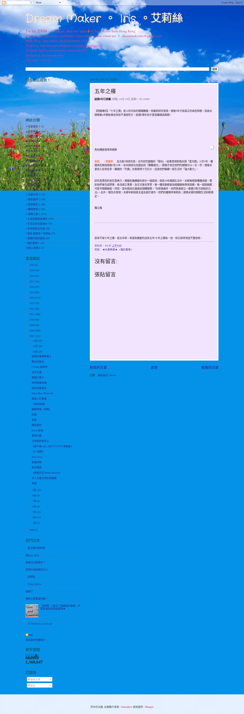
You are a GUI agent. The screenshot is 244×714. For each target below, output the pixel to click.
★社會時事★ (110, 249)
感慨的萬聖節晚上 (42, 356)
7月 (35, 501)
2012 (32, 308)
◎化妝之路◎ (33, 136)
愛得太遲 (37, 435)
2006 (32, 529)
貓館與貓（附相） (42, 409)
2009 (32, 325)
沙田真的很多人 (40, 441)
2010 (32, 319)
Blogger (149, 706)
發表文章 (35, 679)
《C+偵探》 (38, 451)
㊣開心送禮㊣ (33, 247)
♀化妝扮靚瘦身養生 (37, 218)
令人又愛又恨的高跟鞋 (44, 478)
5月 (35, 512)
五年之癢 (37, 372)
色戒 (34, 483)
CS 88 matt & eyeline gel (40, 623)
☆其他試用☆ (33, 184)
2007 (32, 336)
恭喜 (34, 419)
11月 (35, 346)
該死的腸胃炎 (39, 388)
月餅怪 (31, 576)
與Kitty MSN (32, 555)
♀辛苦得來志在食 (35, 228)
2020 (32, 265)
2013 (32, 303)
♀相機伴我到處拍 (35, 238)
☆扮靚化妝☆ (33, 180)
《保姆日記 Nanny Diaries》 (46, 472)
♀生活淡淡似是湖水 (37, 223)
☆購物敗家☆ (33, 209)
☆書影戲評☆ (33, 199)
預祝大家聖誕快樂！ (37, 598)
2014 (32, 297)
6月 (35, 506)
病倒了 (29, 591)
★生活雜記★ (33, 146)
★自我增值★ (33, 150)
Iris (31, 635)
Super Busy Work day (42, 393)
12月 (35, 340)
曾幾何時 (37, 462)
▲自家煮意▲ (33, 131)
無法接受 (37, 467)
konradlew (126, 706)
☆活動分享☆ (33, 194)
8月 (35, 495)
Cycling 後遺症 (40, 366)
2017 (32, 281)
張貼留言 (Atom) (107, 375)
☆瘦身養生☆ (33, 204)
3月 (35, 523)
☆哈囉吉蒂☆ (33, 189)
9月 (35, 490)
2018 (32, 276)
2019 (32, 270)
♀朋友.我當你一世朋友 (38, 233)
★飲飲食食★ (33, 165)
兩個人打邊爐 (39, 398)
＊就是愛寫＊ (33, 126)
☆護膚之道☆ (33, 214)
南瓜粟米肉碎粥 (36, 548)
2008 (32, 330)
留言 (32, 685)
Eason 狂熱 (37, 430)
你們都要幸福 (39, 382)
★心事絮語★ (33, 141)
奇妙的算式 (38, 361)
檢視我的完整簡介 (36, 639)
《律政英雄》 (39, 404)
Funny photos (34, 584)
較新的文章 (98, 367)
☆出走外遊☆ (33, 175)
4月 (35, 517)
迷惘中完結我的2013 (37, 569)
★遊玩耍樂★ (33, 170)
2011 (32, 314)
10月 (35, 351)
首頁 (154, 367)
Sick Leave (37, 456)
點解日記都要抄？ (36, 562)
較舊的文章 (209, 367)
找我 (34, 414)
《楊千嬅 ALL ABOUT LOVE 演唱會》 (52, 446)
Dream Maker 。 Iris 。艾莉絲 (104, 19)
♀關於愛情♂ (126, 249)
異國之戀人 (38, 377)
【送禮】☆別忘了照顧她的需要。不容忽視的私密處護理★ (60, 607)
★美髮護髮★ (33, 160)
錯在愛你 (37, 425)
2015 (32, 292)
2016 (32, 286)
